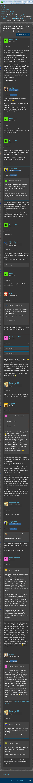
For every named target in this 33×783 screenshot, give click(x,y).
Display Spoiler (10, 265)
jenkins (23, 15)
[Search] (22, 2)
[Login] (26, 2)
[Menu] (30, 2)
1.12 (29, 18)
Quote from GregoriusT (14, 724)
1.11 (26, 18)
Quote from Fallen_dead (14, 305)
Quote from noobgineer (14, 180)
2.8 (22, 16)
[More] (28, 46)
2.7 (19, 16)
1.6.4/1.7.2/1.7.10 (7, 18)
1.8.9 (14, 18)
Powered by (16, 780)
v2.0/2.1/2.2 (4, 16)
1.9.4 (18, 18)
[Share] (28, 34)
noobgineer (8, 31)
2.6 (16, 16)
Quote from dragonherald (15, 534)
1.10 (22, 18)
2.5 (13, 16)
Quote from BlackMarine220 (15, 416)
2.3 (10, 16)
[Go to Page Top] (30, 780)
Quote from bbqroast (13, 570)
